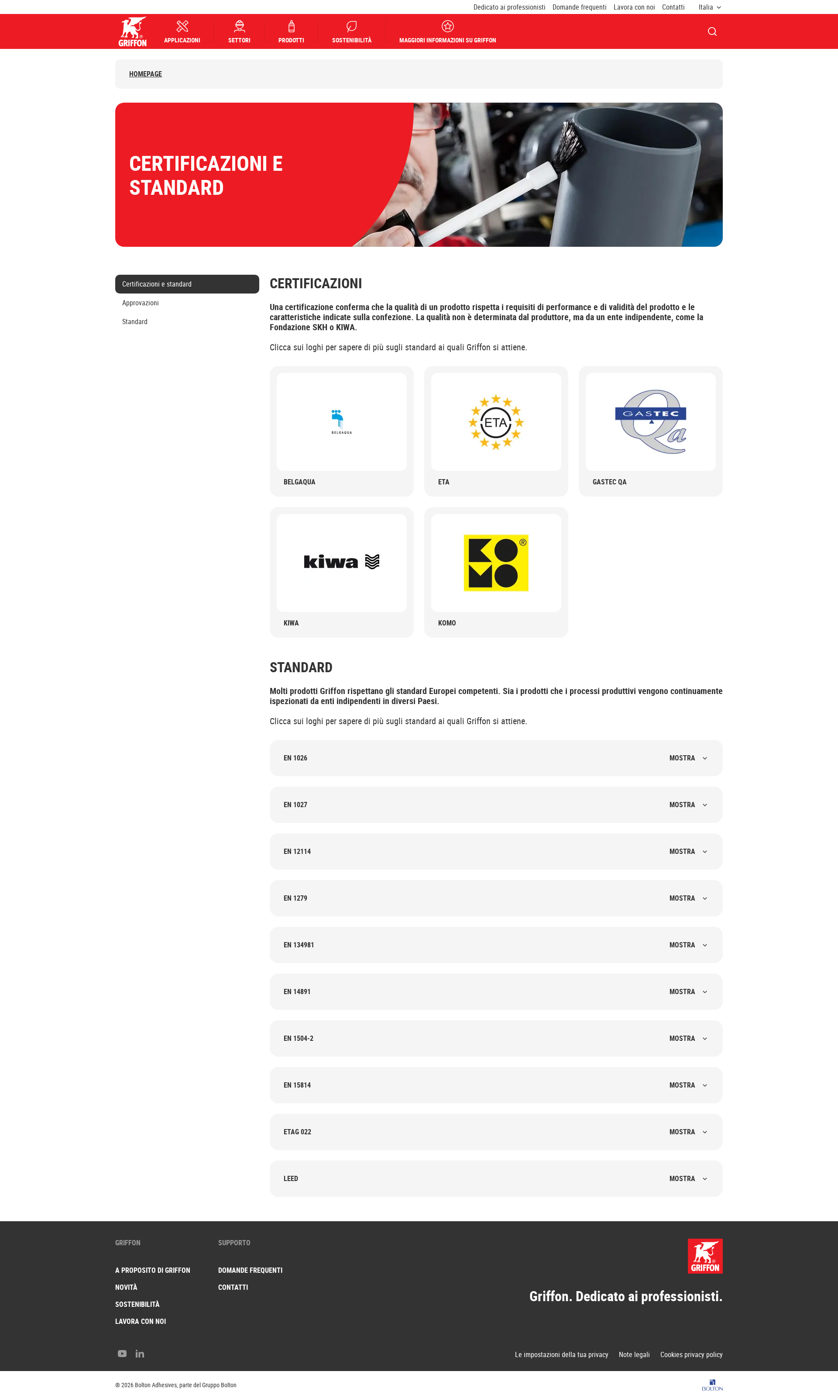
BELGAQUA (300, 482)
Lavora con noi (634, 7)
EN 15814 (489, 1085)
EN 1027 (489, 804)
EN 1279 (489, 898)
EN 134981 (489, 945)
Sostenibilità (351, 40)
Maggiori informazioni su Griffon (447, 40)
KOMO (447, 623)
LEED (489, 1178)
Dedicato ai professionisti (510, 7)
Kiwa (291, 623)
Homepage (145, 74)
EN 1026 (489, 758)
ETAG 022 (489, 1131)
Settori (239, 40)
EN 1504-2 (489, 1038)
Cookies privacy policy (691, 1355)
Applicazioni (182, 40)
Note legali (634, 1355)
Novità (126, 1287)
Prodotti (291, 40)
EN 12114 (489, 851)
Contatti (673, 7)
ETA (444, 482)
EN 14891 (489, 991)
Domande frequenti (580, 7)
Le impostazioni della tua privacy (561, 1355)
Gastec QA (610, 482)
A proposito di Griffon (152, 1270)
